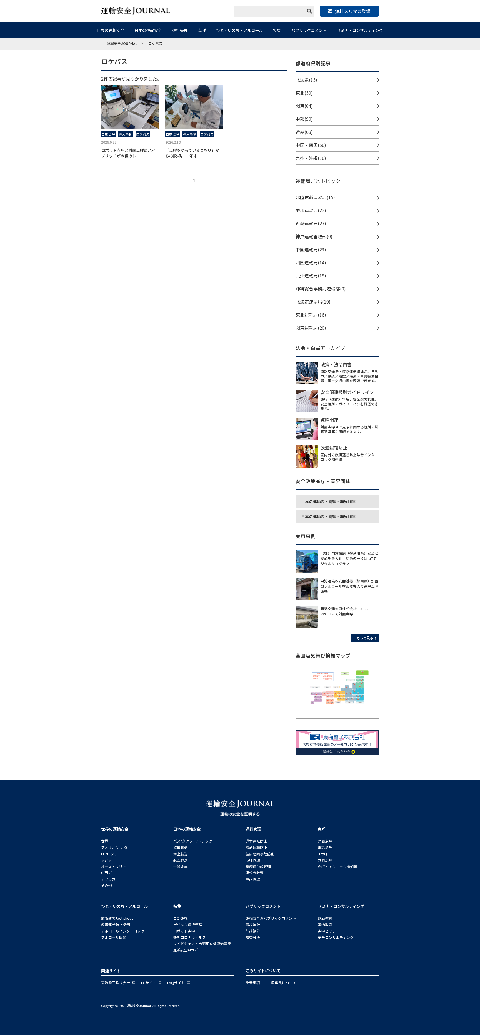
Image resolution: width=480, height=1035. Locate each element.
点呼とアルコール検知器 (338, 866)
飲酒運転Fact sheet (117, 918)
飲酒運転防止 (256, 847)
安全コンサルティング (336, 937)
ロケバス (142, 134)
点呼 (202, 30)
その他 (106, 885)
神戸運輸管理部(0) (314, 236)
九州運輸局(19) (311, 275)
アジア (106, 860)
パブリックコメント (308, 30)
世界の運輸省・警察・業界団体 (328, 501)
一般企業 (180, 866)
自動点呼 (108, 134)
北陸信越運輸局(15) (315, 197)
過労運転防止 (256, 841)
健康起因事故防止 (260, 853)
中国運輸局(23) (311, 249)
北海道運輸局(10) (313, 301)
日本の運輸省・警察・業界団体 (328, 516)
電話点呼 (325, 847)
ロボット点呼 (184, 931)
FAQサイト (176, 982)
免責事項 (253, 982)
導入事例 (125, 134)
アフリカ (108, 879)
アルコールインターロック (122, 931)
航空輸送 (180, 860)
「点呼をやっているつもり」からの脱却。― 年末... (192, 153)
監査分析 (253, 937)
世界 (104, 841)
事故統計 (253, 924)
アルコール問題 (113, 937)
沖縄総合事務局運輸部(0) (321, 288)
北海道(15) (306, 79)
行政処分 (253, 931)
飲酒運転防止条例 (115, 924)
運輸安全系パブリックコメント (271, 918)
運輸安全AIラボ (185, 950)
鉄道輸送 (180, 847)
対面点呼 (325, 841)
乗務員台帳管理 (258, 866)
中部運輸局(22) (311, 210)
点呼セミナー (328, 931)
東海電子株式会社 (115, 982)
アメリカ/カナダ (114, 847)
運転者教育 (255, 872)
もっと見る (365, 637)
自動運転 (180, 918)
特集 (277, 30)
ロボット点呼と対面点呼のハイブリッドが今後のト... (128, 153)
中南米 (106, 872)
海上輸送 (180, 853)
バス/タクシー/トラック (192, 841)
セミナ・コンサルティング (360, 30)
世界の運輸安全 (110, 30)
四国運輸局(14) (311, 262)
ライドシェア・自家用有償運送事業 (202, 943)
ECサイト (148, 982)
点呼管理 (253, 860)
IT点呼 (323, 853)
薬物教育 (325, 924)
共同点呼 (325, 860)
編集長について (283, 982)
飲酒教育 (325, 918)
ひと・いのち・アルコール (239, 30)
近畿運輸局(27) (311, 223)
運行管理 (180, 30)
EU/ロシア (109, 853)
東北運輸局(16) (311, 314)
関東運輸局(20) (311, 327)
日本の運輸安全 (148, 30)
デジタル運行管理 (187, 924)
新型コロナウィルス (189, 937)
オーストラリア (113, 866)
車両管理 (253, 879)
